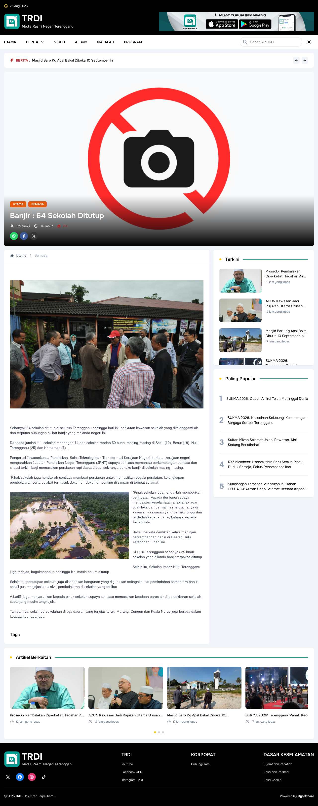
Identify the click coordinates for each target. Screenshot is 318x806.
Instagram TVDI (132, 780)
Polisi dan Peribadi (276, 772)
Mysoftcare (305, 796)
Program (133, 42)
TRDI (18, 796)
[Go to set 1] (155, 732)
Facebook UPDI (132, 772)
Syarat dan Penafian (278, 764)
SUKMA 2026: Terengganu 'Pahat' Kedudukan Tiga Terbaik (79, 60)
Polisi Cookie (272, 780)
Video (59, 42)
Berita (32, 42)
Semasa (37, 204)
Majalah (105, 42)
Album (81, 42)
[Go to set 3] (163, 732)
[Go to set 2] (159, 732)
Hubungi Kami (200, 764)
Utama (10, 42)
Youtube (127, 764)
